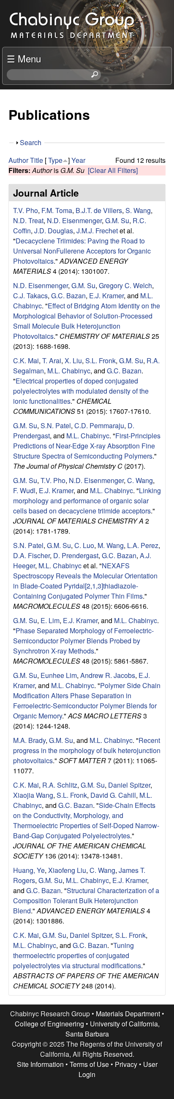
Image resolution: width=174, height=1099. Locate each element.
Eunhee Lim (59, 675)
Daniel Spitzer (129, 785)
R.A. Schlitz (59, 785)
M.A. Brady (29, 740)
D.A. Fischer (31, 555)
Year (78, 160)
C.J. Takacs (30, 295)
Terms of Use (89, 1064)
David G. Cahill (113, 795)
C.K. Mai (26, 360)
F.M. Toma (56, 210)
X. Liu (73, 360)
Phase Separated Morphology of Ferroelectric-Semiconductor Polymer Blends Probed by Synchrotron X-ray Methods (83, 641)
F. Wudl (24, 490)
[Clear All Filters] (113, 170)
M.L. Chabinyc (68, 370)
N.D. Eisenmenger (74, 220)
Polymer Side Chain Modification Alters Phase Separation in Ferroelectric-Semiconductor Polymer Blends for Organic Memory (86, 700)
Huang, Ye (29, 870)
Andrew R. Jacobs (107, 675)
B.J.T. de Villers (99, 210)
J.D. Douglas (53, 230)
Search (30, 142)
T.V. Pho (25, 210)
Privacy (126, 1064)
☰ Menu (24, 58)
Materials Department (128, 1013)
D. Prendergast (75, 555)
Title (36, 160)
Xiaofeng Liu (67, 870)
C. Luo (84, 545)
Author (18, 160)
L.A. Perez (142, 545)
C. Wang (140, 480)
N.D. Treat (28, 220)
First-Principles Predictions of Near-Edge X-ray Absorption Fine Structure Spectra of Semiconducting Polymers (86, 446)
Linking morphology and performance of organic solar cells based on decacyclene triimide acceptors (87, 501)
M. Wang (111, 545)
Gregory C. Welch (125, 285)
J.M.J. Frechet (97, 230)
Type (55, 160)
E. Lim (50, 620)
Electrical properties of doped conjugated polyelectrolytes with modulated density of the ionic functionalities (81, 391)
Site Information (40, 1064)
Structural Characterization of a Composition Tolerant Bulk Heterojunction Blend (86, 900)
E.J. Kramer (106, 295)
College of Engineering (49, 1024)
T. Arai (51, 360)
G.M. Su (117, 220)
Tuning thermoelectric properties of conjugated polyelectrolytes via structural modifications (77, 955)
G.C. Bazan (68, 295)
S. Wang (138, 210)
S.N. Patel (56, 425)
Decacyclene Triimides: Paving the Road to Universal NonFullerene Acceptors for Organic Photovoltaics (82, 251)
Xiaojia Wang (33, 795)
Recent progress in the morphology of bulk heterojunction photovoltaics (86, 750)
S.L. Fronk (100, 360)
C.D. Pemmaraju (99, 425)
